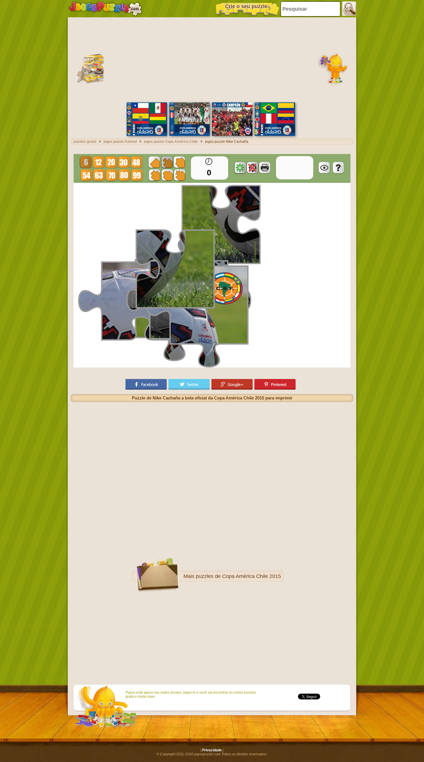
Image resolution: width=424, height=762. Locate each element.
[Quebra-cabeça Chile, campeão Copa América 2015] (232, 135)
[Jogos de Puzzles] (105, 8)
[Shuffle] (240, 167)
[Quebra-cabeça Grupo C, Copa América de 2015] (275, 135)
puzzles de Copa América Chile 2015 (238, 576)
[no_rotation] (252, 167)
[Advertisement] (212, 59)
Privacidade (212, 750)
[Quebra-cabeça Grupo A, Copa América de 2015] (147, 135)
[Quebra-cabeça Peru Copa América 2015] (189, 135)
